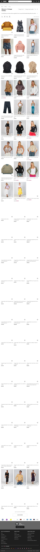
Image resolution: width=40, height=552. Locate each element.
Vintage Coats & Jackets (29, 9)
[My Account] (34, 1)
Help (2, 533)
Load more (20, 514)
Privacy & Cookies (30, 550)
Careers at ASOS (16, 534)
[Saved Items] (36, 1)
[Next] (37, 9)
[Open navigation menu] (1, 1)
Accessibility (37, 550)
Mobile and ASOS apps (31, 533)
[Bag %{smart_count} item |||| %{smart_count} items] (39, 1)
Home (2, 6)
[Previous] (17, 9)
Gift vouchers (29, 534)
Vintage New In (21, 9)
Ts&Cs (34, 550)
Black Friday (29, 537)
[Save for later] (12, 32)
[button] (11, 548)
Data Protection (3, 541)
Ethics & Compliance (4, 543)
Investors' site (16, 537)
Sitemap (2, 540)
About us (15, 533)
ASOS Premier (3, 537)
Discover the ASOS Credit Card (32, 540)
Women (6, 6)
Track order (2, 534)
